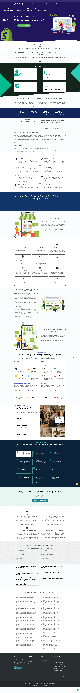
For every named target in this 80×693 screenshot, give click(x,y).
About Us (33, 3)
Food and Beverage (20, 418)
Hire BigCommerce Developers (59, 672)
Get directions (17, 668)
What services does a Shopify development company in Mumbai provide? (27, 570)
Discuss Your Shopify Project (40, 500)
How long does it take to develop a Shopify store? (27, 577)
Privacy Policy (48, 683)
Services (38, 3)
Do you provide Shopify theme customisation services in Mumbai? (51, 575)
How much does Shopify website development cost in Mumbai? (27, 574)
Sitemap (53, 683)
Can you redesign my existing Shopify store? (51, 572)
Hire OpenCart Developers (58, 674)
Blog (56, 3)
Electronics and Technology (21, 434)
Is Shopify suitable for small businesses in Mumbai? (53, 578)
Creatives (46, 3)
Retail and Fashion (20, 416)
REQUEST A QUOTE (40, 205)
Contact (64, 3)
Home (30, 3)
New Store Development (58, 660)
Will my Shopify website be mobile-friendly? (51, 569)
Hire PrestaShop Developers (59, 668)
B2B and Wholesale (20, 432)
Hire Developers (51, 3)
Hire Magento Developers (58, 670)
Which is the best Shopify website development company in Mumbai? (26, 567)
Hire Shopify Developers (58, 664)
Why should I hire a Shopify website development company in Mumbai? (26, 580)
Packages (60, 3)
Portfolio (42, 3)
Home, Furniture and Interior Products (23, 429)
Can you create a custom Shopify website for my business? (51, 567)
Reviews (45, 685)
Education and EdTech (20, 420)
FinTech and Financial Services (22, 425)
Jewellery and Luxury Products (22, 427)
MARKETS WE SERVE (42, 683)
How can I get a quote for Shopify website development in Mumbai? (25, 584)
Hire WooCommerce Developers (60, 666)
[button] (27, 416)
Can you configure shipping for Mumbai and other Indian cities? (51, 581)
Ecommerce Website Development (60, 676)
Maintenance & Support (58, 662)
